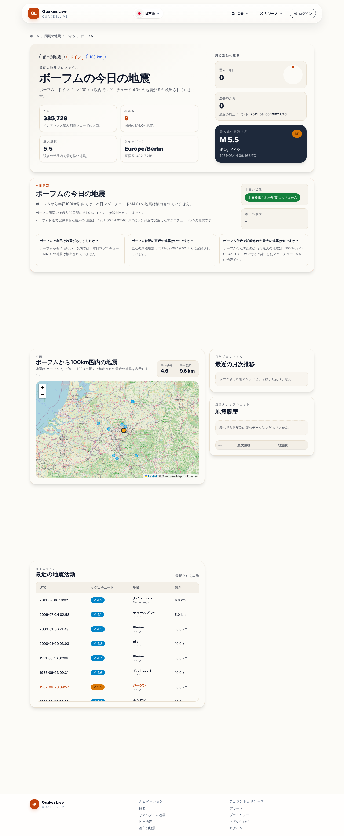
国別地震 (145, 821)
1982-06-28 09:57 (54, 687)
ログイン (305, 13)
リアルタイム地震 (152, 815)
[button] (42, 387)
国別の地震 (52, 36)
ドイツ (71, 36)
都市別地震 (52, 57)
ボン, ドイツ (230, 149)
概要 (142, 808)
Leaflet (152, 476)
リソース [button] (271, 13)
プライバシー (239, 815)
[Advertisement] (170, 310)
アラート (236, 808)
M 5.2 (97, 687)
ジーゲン (139, 685)
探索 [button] (240, 13)
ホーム (35, 36)
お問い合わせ (239, 821)
